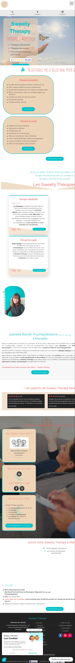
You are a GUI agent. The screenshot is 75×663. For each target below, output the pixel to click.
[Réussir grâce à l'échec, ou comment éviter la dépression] (21, 443)
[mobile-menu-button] (71, 3)
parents (13, 516)
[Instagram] (22, 488)
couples (14, 512)
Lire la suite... (16, 406)
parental (35, 218)
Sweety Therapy (64, 350)
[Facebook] (16, 488)
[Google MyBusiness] (19, 473)
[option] (30, 401)
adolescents (15, 508)
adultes (13, 510)
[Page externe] (21, 60)
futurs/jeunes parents (18, 514)
